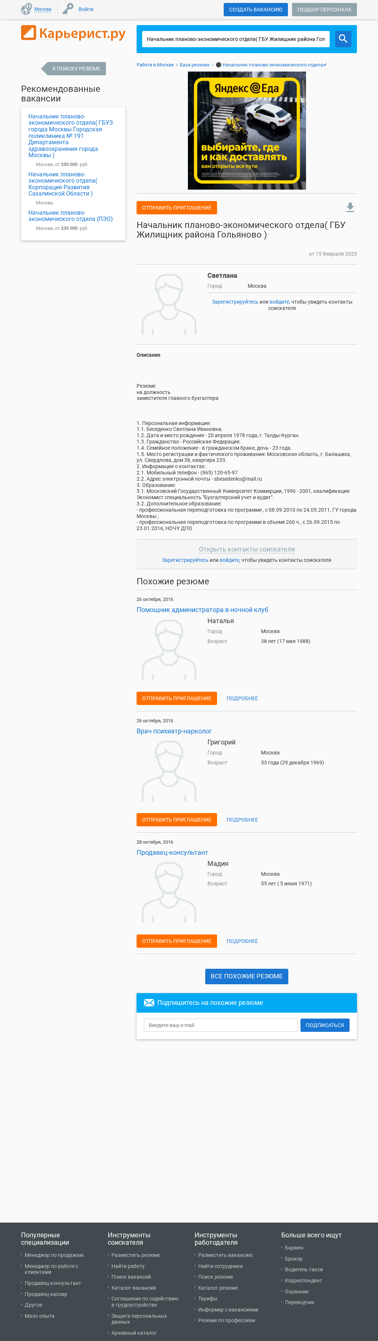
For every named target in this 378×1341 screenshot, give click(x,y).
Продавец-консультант (172, 852)
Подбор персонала (324, 10)
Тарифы (207, 1299)
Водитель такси (304, 1269)
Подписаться (325, 1025)
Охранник (297, 1292)
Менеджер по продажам (54, 1255)
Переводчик (300, 1302)
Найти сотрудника (220, 1266)
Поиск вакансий (131, 1277)
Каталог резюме (218, 1288)
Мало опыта (40, 1316)
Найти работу (128, 1266)
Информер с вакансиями (228, 1310)
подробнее (242, 698)
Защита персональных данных (139, 1319)
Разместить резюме (135, 1255)
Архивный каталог (134, 1333)
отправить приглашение (177, 208)
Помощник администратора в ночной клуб (202, 610)
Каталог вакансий (133, 1288)
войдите (279, 302)
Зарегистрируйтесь (235, 302)
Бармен (294, 1248)
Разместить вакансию (225, 1255)
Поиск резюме (215, 1277)
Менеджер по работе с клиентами (51, 1269)
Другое (33, 1305)
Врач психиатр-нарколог (174, 731)
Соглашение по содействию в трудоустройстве (144, 1302)
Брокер (294, 1259)
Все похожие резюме (247, 976)
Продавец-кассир (46, 1294)
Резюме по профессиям (226, 1320)
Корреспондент (303, 1280)
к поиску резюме (76, 69)
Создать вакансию (255, 10)
